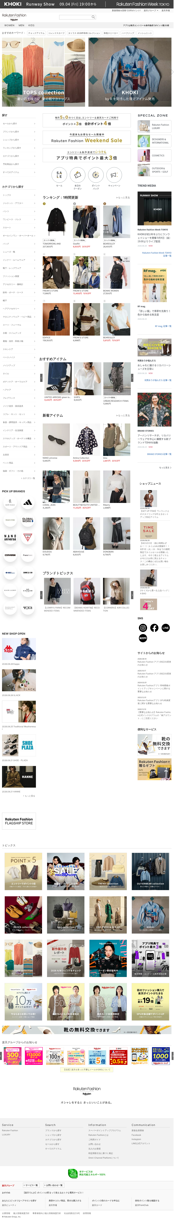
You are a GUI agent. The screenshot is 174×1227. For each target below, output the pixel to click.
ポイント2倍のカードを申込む (106, 1200)
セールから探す (10, 123)
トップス (7, 195)
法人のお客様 (94, 1148)
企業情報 (6, 1213)
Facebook (136, 1135)
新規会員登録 (138, 1130)
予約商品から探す (11, 164)
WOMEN (9, 25)
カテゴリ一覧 (29, 478)
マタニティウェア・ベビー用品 (17, 316)
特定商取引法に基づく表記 (100, 1153)
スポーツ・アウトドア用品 (15, 446)
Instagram (136, 1139)
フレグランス (9, 398)
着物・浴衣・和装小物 (13, 341)
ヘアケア (7, 389)
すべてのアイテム (11, 172)
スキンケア (8, 349)
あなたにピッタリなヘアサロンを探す (19, 1200)
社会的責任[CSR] (72, 1213)
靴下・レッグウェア (12, 268)
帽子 (5, 300)
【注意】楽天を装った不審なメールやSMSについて (86, 1069)
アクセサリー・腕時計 (13, 284)
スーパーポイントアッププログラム (104, 1130)
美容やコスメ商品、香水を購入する (65, 1200)
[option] (43, 72)
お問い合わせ (94, 1144)
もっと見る (30, 796)
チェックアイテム (36, 33)
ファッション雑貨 (11, 276)
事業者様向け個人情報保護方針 (47, 1213)
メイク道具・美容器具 (13, 406)
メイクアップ (9, 365)
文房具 (6, 454)
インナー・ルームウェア (14, 260)
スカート (7, 227)
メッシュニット (145, 33)
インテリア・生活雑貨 (13, 430)
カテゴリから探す (11, 156)
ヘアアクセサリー (11, 308)
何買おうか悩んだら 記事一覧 (158, 380)
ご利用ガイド (94, 1139)
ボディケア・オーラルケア (15, 381)
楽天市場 (166, 10)
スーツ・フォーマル (12, 325)
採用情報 (87, 1213)
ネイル (6, 373)
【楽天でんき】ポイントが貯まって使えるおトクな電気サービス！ (53, 1192)
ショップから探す (11, 139)
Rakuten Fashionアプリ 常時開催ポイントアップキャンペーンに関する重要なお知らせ (154, 688)
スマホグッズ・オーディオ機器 (17, 438)
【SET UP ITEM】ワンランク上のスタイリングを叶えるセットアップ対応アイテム (154, 514)
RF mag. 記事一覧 (163, 326)
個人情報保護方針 (21, 1213)
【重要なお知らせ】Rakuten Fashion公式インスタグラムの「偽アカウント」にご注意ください (154, 715)
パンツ (6, 211)
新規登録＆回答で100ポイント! (126, 10)
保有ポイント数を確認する (147, 1200)
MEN (21, 25)
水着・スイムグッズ (12, 333)
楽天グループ (150, 10)
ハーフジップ (128, 33)
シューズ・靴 (9, 252)
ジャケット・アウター (13, 203)
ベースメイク (9, 357)
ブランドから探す (11, 131)
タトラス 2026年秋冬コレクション (84, 33)
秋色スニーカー (111, 33)
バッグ (6, 243)
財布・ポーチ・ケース (13, 292)
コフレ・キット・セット (14, 414)
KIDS (31, 25)
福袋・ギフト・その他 (13, 471)
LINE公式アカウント (141, 1143)
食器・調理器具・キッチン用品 (17, 422)
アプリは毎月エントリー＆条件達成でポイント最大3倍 (146, 25)
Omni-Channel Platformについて (103, 1158)
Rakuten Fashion (28, 17)
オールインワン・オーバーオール (18, 235)
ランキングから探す (12, 148)
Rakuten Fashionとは (98, 1135)
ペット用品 (8, 463)
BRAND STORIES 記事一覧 (159, 454)
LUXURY (6, 1134)
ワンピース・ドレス (12, 219)
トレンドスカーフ (56, 33)
